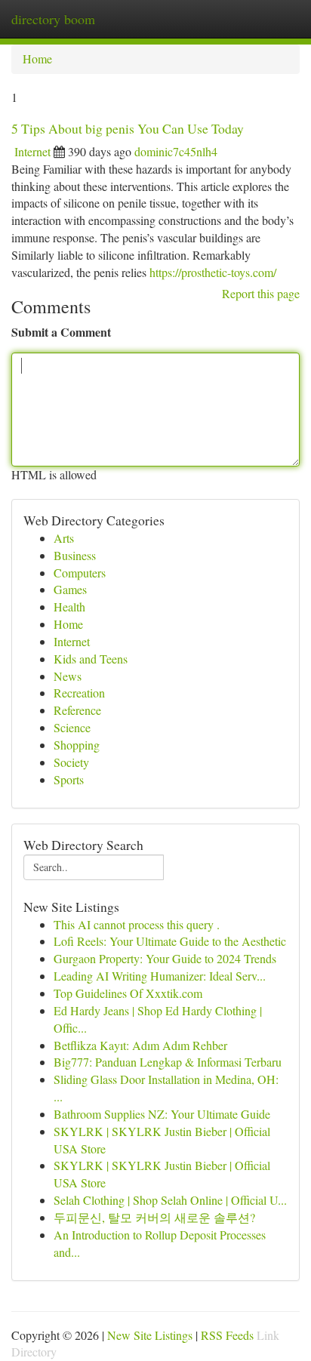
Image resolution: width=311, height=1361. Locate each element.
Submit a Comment (61, 332)
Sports (69, 779)
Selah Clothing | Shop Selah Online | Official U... (170, 1200)
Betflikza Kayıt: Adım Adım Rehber (140, 1045)
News (68, 676)
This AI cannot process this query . (137, 924)
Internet (32, 151)
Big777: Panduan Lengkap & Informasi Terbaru (168, 1062)
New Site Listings (149, 1335)
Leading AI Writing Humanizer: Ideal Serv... (160, 976)
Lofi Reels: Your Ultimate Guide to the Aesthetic (170, 941)
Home (37, 58)
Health (69, 606)
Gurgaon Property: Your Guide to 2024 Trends (165, 958)
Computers (80, 572)
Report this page (261, 293)
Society (71, 762)
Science (72, 727)
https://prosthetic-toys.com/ (212, 272)
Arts (64, 538)
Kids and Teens (91, 659)
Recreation (79, 693)
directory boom (53, 19)
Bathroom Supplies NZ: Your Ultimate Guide (162, 1114)
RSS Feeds (227, 1335)
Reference (77, 710)
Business (75, 555)
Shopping (77, 745)
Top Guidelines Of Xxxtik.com (128, 993)
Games (70, 589)
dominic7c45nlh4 (175, 151)
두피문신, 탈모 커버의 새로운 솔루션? (154, 1217)
